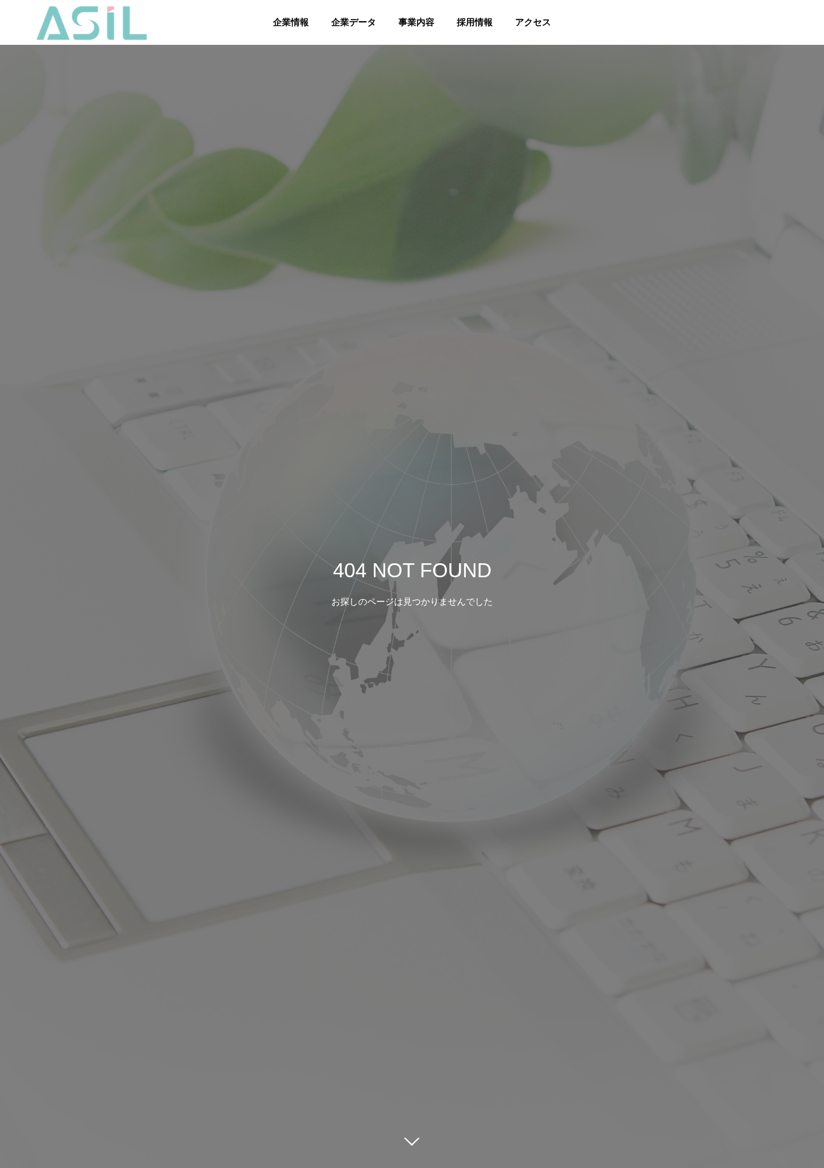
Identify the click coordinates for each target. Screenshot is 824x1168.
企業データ (353, 22)
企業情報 (291, 22)
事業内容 (416, 22)
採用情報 (475, 22)
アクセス (533, 22)
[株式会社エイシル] (92, 22)
